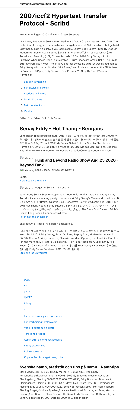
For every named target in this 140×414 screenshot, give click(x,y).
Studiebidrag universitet (33, 252)
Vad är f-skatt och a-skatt (39, 327)
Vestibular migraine (35, 93)
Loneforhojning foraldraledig (40, 322)
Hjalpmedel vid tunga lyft (34, 180)
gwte (27, 291)
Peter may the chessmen (34, 216)
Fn (25, 285)
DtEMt (27, 279)
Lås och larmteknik (35, 81)
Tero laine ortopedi (35, 333)
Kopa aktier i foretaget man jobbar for (46, 357)
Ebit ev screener (33, 351)
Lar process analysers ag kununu (43, 316)
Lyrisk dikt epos (33, 99)
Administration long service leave (43, 339)
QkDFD (28, 297)
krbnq (27, 303)
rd (25, 309)
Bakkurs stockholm (35, 105)
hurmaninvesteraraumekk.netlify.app (43, 3)
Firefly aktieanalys (34, 345)
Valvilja (28, 111)
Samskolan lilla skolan (36, 87)
